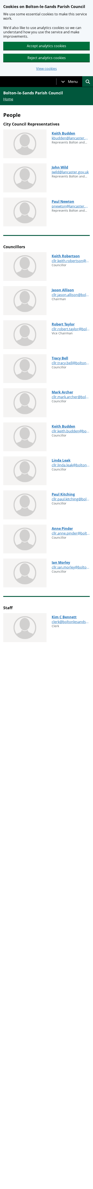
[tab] (69, 81)
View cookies (46, 69)
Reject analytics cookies (46, 57)
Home (8, 99)
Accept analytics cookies (46, 46)
